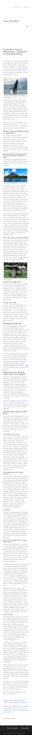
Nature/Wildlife (14, 702)
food (19, 708)
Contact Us (26, 7)
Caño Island (13, 382)
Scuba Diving (22, 702)
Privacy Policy (25, 728)
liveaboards (6, 710)
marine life (14, 710)
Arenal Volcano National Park (20, 706)
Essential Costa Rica (13, 137)
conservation (8, 708)
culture (15, 708)
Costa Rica (6, 702)
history (24, 708)
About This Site (18, 7)
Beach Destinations (19, 700)
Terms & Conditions (12, 728)
